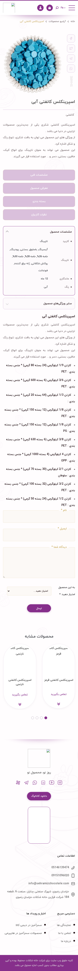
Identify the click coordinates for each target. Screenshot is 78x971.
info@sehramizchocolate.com (48, 883)
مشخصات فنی (39, 175)
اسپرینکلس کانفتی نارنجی (19, 682)
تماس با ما (64, 933)
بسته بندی (39, 201)
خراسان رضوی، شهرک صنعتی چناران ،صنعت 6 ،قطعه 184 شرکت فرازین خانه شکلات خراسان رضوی (38, 894)
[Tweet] (71, 48)
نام (64, 509)
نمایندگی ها (64, 925)
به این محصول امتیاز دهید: (66, 591)
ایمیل (62, 528)
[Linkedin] (43, 783)
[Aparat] (18, 783)
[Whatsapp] (35, 783)
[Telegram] (26, 783)
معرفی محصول (39, 188)
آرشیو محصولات (57, 21)
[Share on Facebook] (71, 38)
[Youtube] (51, 783)
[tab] (39, 175)
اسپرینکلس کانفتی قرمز (58, 680)
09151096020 (60, 875)
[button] (46, 717)
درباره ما (66, 941)
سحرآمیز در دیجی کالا (29, 925)
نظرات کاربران (39, 215)
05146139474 (60, 867)
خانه (73, 21)
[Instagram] (60, 783)
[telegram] (71, 58)
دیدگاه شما (59, 546)
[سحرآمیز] (9, 8)
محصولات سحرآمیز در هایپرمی (23, 933)
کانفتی (70, 115)
